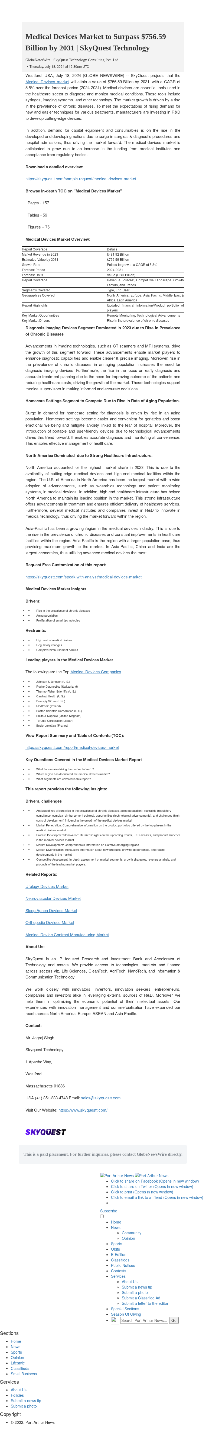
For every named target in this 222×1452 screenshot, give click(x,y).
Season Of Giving (126, 1314)
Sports (116, 1243)
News (115, 1227)
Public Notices (123, 1265)
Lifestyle (18, 1363)
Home (116, 1222)
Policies (17, 1395)
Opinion (128, 1238)
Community (131, 1232)
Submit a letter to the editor (145, 1303)
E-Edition (118, 1254)
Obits (115, 1249)
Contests (118, 1270)
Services (118, 1276)
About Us (130, 1281)
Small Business (24, 1373)
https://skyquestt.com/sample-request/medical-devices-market (80, 178)
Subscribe (108, 1210)
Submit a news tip (137, 1287)
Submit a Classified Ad (141, 1297)
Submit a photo (135, 1292)
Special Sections (125, 1308)
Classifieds (120, 1260)
